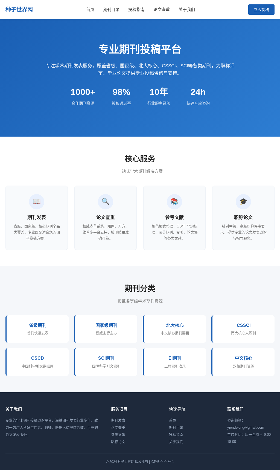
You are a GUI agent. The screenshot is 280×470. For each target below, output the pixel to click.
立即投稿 (261, 9)
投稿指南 (136, 9)
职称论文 (118, 442)
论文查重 (161, 9)
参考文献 (118, 434)
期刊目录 (111, 9)
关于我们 (187, 9)
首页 (90, 9)
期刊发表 (118, 420)
